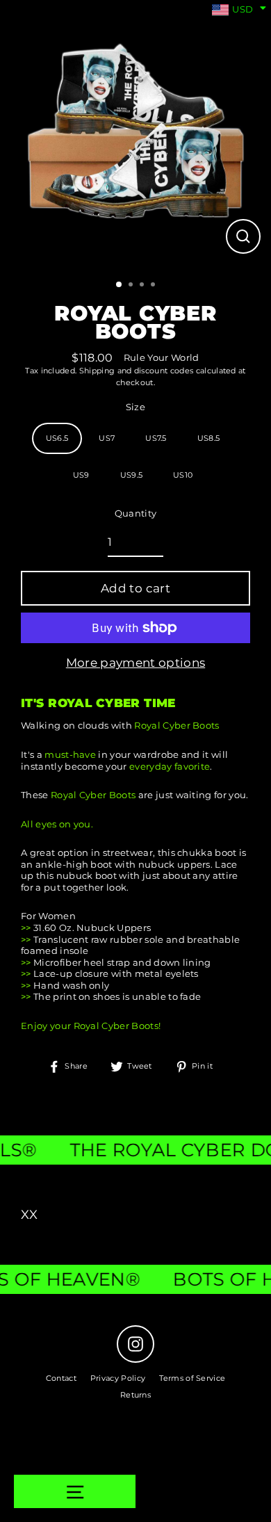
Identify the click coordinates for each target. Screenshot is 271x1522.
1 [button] (119, 285)
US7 (107, 438)
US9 (81, 475)
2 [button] (132, 285)
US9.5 (131, 475)
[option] (135, 135)
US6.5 (57, 438)
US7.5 (156, 438)
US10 (182, 475)
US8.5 (208, 438)
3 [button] (143, 285)
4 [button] (154, 285)
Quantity (136, 513)
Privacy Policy (117, 1378)
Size (135, 407)
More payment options (135, 663)
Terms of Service (192, 1378)
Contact (61, 1378)
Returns (135, 1395)
